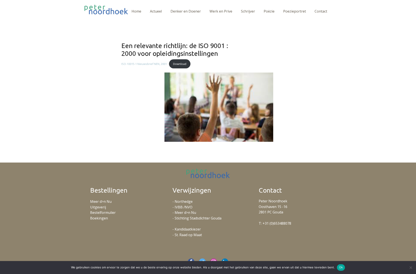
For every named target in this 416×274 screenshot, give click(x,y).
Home (136, 11)
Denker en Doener (186, 11)
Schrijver (248, 11)
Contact (321, 11)
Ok (341, 267)
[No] (410, 267)
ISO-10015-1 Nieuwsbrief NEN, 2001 (144, 64)
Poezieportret (294, 11)
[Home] (106, 9)
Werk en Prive (221, 11)
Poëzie (269, 11)
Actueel (156, 11)
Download (179, 64)
